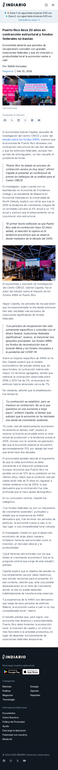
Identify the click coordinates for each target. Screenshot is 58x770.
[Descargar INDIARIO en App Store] (30, 672)
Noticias (6, 686)
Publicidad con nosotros (14, 734)
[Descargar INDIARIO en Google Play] (11, 672)
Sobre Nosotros (10, 717)
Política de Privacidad (13, 721)
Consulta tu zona (27, 20)
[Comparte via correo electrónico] (39, 120)
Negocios (7, 695)
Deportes (35, 695)
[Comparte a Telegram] (32, 120)
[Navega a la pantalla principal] (15, 5)
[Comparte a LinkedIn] (18, 120)
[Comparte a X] (11, 120)
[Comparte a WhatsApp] (25, 120)
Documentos (8, 713)
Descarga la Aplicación (14, 730)
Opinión (34, 691)
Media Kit (7, 739)
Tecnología (8, 699)
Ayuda (5, 726)
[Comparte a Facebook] (4, 120)
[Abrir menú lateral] (53, 5)
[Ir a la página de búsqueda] (46, 5)
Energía (34, 686)
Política (6, 691)
